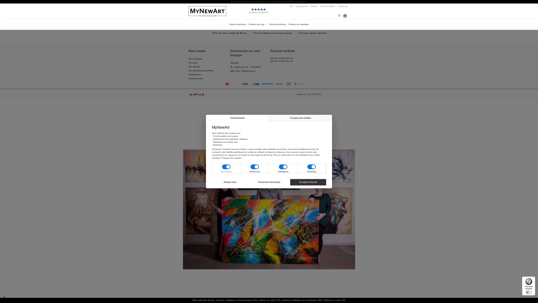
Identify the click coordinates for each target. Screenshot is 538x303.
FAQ (291, 6)
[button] (258, 24)
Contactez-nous (343, 6)
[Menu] (533, 278)
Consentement (237, 118)
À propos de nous (302, 6)
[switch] (529, 292)
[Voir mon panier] (345, 15)
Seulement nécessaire (269, 182)
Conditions (313, 6)
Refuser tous (230, 182)
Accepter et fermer (308, 182)
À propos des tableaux (327, 6)
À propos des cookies (300, 118)
